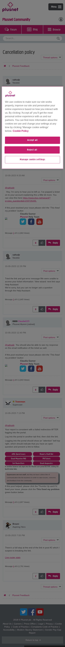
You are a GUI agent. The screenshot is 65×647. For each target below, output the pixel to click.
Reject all (32, 150)
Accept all (32, 140)
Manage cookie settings (32, 159)
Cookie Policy (21, 131)
